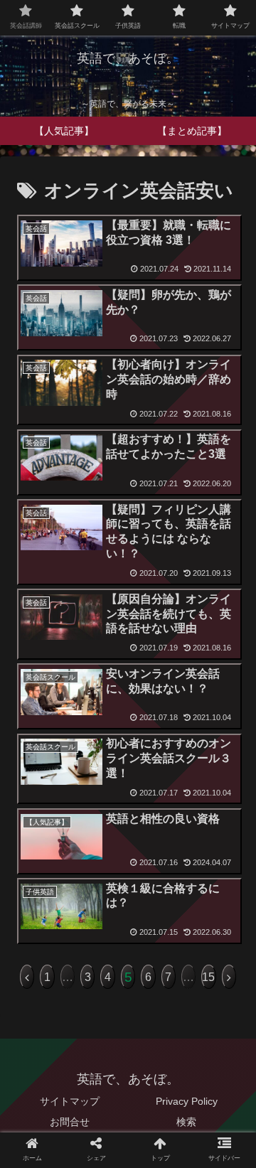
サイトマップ (70, 1101)
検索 (186, 1121)
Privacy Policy (187, 1101)
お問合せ (70, 1121)
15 (208, 977)
